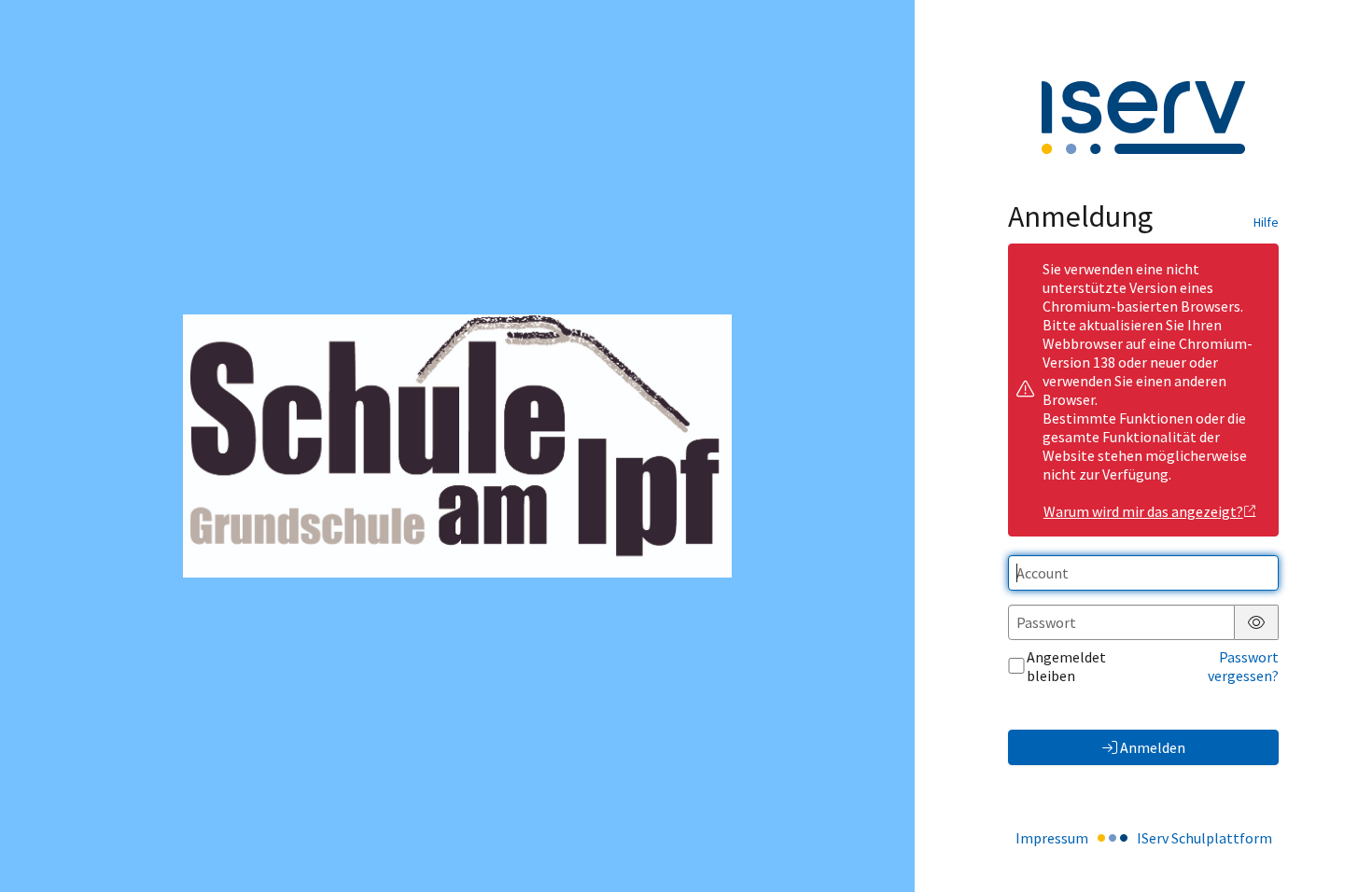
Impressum (1051, 838)
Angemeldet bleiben (1066, 666)
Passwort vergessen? (1243, 666)
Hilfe (1266, 222)
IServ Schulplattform (1204, 838)
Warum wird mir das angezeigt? (1143, 511)
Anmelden (1152, 747)
